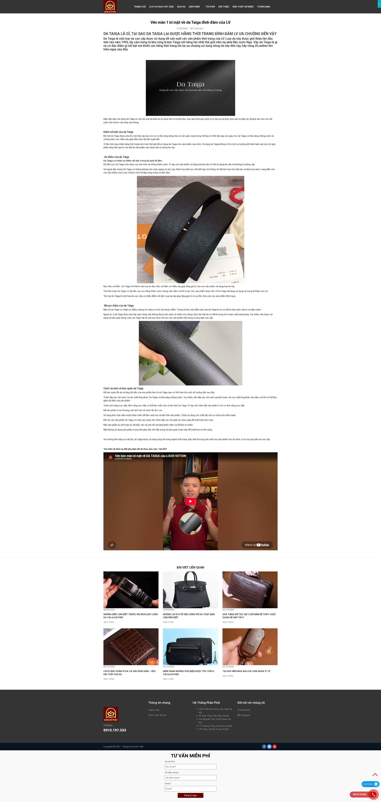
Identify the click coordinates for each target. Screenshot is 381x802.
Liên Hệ (137, 20)
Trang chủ (140, 7)
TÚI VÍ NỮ (210, 7)
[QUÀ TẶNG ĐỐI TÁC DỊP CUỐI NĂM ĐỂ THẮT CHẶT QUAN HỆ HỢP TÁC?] (250, 589)
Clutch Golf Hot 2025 (161, 7)
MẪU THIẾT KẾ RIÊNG (243, 7)
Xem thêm (108, 622)
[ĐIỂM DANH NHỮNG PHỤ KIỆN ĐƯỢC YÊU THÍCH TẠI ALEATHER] (190, 646)
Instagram (245, 715)
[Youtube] (274, 746)
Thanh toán (153, 710)
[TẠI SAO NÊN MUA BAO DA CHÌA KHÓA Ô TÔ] (250, 646)
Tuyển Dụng (263, 7)
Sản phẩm (194, 7)
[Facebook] (264, 746)
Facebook (245, 710)
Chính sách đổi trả (157, 715)
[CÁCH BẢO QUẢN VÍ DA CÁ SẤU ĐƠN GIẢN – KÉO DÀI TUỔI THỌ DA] (131, 646)
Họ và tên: (170, 761)
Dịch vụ (181, 7)
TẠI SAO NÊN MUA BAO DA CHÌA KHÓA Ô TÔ (246, 671)
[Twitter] (269, 746)
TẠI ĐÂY (162, 449)
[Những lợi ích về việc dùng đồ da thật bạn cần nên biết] (190, 589)
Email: (168, 783)
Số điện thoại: (172, 772)
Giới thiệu (223, 7)
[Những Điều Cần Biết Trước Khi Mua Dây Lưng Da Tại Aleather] (131, 589)
